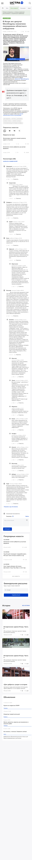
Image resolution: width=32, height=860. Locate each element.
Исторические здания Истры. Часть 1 (16, 656)
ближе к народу (17, 120)
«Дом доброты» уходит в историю (15, 684)
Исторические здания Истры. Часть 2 (16, 627)
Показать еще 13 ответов (11, 506)
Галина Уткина (7, 120)
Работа (5, 717)
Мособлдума (7, 118)
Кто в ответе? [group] (14, 8)
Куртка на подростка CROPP (11, 705)
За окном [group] (22, 8)
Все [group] (7, 8)
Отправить (7, 529)
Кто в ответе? (6, 18)
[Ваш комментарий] (16, 522)
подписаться (16, 595)
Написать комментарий (10, 161)
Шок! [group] (29, 8)
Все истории (26, 605)
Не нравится (9, 179)
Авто (5, 734)
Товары (6, 708)
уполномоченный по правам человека (13, 123)
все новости (16, 576)
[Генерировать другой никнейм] (13, 516)
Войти (27, 516)
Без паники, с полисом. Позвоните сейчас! (15, 731)
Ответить (15, 179)
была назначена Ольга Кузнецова (13, 114)
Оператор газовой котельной (12, 714)
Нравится (7, 179)
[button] (3, 3)
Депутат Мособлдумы (22, 79)
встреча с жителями (17, 118)
